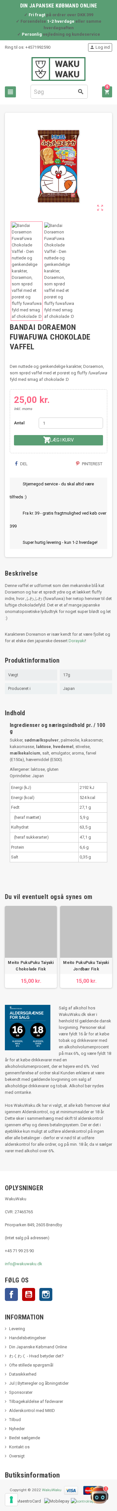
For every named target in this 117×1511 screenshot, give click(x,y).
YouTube (28, 1294)
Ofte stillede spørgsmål (31, 1365)
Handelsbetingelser (27, 1337)
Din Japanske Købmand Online (38, 1346)
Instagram (45, 1294)
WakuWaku (51, 1490)
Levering (17, 1328)
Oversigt (17, 1456)
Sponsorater (20, 1392)
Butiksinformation (32, 1475)
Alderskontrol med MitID (32, 1410)
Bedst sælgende (24, 1437)
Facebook (11, 1294)
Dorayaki (77, 640)
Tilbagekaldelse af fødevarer (36, 1401)
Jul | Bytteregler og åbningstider (39, 1383)
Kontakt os (19, 1446)
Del (23, 463)
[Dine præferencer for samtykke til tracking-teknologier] (11, 1499)
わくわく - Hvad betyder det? (36, 1356)
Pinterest (91, 463)
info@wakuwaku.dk (23, 1263)
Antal (19, 422)
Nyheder (17, 1428)
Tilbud (15, 1419)
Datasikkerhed (22, 1374)
